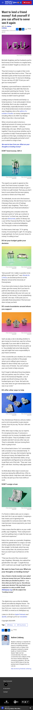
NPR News (10, 625)
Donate (27, 2)
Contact (5, 692)
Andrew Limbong (6, 27)
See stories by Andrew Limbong (21, 669)
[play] (3, 708)
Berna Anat (11, 219)
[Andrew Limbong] (5, 640)
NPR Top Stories (21, 625)
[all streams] (31, 708)
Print (29, 29)
